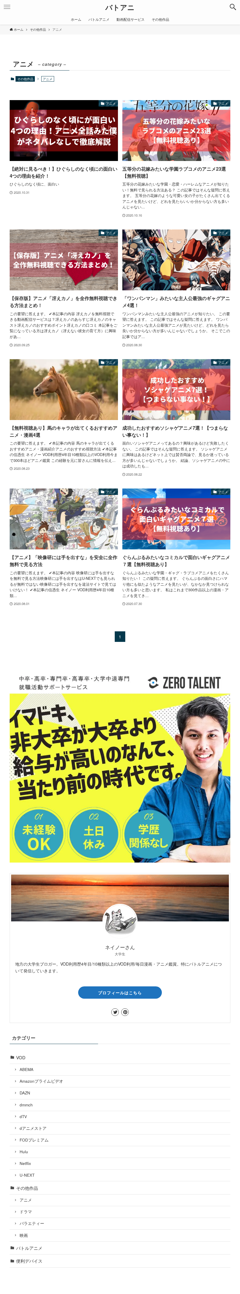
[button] (233, 7)
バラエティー (32, 1223)
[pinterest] (125, 1012)
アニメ (26, 1200)
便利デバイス (29, 1261)
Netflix (25, 1163)
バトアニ (120, 7)
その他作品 (25, 78)
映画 (24, 1235)
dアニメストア (33, 1128)
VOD (20, 1057)
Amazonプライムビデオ (41, 1081)
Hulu (24, 1151)
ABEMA (26, 1069)
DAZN (25, 1093)
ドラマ (26, 1211)
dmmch (26, 1105)
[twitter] (115, 1012)
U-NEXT (27, 1175)
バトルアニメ (29, 1248)
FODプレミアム (34, 1140)
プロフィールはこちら (120, 992)
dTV (23, 1116)
